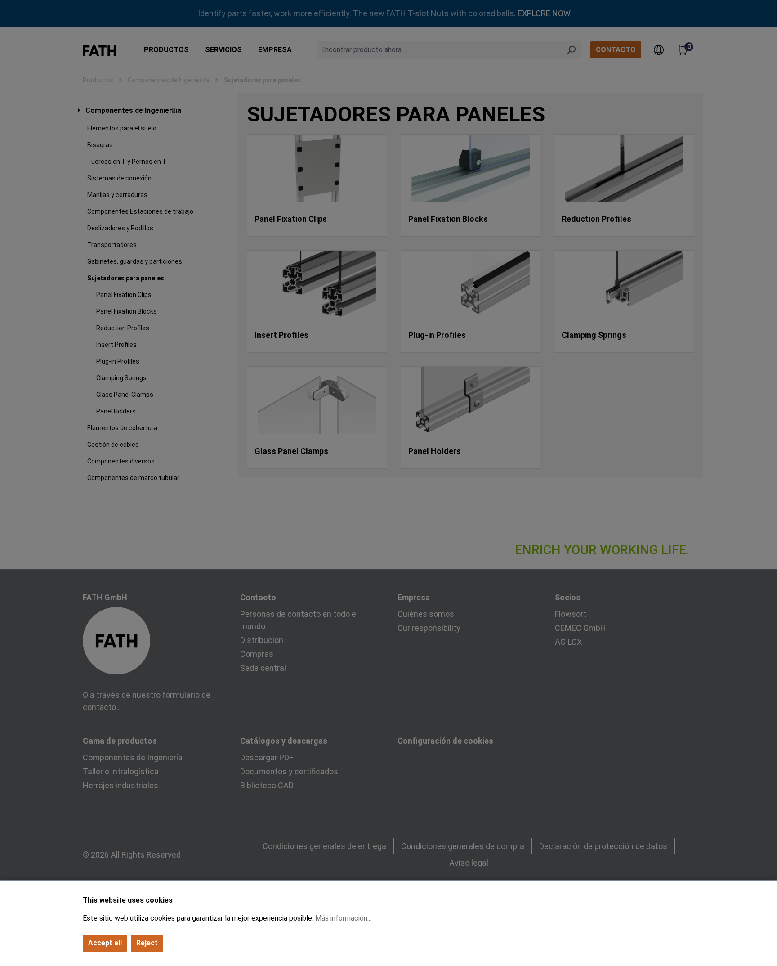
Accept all (105, 943)
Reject (147, 943)
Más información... (343, 918)
